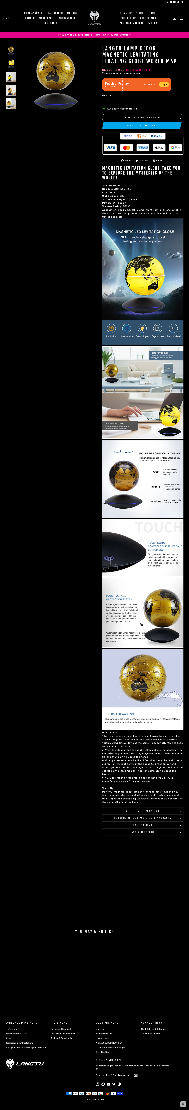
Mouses (72, 13)
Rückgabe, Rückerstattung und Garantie (26, 1047)
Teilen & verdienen (150, 1033)
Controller (128, 18)
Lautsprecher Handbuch (63, 1033)
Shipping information (142, 811)
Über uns (100, 1029)
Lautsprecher (67, 18)
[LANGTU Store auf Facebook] (103, 1084)
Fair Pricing (142, 825)
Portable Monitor (132, 23)
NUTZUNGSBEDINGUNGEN (109, 1043)
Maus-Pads (46, 18)
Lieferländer (12, 1029)
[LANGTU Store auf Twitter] (114, 1084)
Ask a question (142, 832)
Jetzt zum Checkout (142, 125)
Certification (102, 1052)
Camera (152, 23)
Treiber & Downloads (61, 1038)
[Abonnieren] (136, 1075)
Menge (107, 95)
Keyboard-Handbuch (61, 1029)
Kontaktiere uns (104, 1033)
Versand (106, 73)
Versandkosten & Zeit (16, 1033)
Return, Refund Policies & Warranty (143, 818)
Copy (164, 84)
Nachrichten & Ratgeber (153, 1029)
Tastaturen (55, 13)
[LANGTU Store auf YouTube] (108, 1084)
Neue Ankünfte (34, 13)
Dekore (152, 13)
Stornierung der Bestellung (19, 1043)
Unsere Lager (103, 1038)
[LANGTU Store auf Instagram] (97, 1084)
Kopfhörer (50, 23)
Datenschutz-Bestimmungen (110, 1047)
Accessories (148, 18)
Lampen (30, 18)
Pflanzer (126, 13)
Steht (140, 13)
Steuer (9, 1038)
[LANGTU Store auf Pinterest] (119, 1084)
